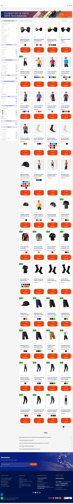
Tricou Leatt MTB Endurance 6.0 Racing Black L (51, 247)
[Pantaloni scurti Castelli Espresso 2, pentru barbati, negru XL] (66, 164)
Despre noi (21, 478)
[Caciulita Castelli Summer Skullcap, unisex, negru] (25, 204)
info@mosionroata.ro (61, 489)
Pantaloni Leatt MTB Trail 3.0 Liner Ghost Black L (52, 378)
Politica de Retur (4, 484)
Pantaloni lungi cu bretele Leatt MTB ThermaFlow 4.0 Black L (24, 378)
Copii (3, 103)
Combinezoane (4, 36)
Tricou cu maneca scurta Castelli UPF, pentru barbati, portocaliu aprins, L (39, 72)
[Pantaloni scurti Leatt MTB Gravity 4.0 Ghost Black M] (25, 335)
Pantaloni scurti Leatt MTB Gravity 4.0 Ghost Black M (24, 346)
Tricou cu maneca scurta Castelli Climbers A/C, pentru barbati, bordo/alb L (65, 106)
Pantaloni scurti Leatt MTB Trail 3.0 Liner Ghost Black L (52, 314)
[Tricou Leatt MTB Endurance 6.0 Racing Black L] (52, 236)
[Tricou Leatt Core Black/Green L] (25, 269)
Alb (3, 115)
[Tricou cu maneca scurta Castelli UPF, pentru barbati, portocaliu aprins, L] (39, 61)
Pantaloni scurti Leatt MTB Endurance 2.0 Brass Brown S (51, 346)
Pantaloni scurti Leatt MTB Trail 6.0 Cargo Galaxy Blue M (38, 314)
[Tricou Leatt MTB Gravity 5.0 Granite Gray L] (39, 236)
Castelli (3, 52)
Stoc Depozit (4, 122)
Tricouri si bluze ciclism (5, 23)
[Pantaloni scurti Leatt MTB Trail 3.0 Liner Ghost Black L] (52, 303)
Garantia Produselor (5, 486)
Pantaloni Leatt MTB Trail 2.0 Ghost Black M (66, 378)
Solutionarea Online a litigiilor (25, 485)
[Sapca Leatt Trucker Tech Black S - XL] (25, 303)
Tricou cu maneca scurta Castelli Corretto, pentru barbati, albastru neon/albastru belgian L (51, 106)
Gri (3, 116)
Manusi (2, 26)
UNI (2, 86)
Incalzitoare (3, 39)
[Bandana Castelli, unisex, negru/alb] (52, 204)
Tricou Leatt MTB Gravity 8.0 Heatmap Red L (24, 247)
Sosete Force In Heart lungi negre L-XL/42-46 (66, 279)
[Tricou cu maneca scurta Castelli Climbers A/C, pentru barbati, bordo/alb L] (66, 96)
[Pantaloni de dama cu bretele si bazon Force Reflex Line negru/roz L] (66, 400)
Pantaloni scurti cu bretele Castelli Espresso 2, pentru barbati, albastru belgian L (38, 175)
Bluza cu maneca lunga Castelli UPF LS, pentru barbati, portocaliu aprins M (39, 215)
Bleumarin (5, 113)
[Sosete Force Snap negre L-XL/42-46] (39, 269)
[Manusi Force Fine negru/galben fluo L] (52, 29)
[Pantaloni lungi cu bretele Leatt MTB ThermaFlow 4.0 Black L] (25, 368)
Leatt (21, 69)
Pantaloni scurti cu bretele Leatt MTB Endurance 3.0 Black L (65, 346)
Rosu (4, 112)
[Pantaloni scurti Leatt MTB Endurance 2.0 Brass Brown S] (52, 335)
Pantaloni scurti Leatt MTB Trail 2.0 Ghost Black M (65, 314)
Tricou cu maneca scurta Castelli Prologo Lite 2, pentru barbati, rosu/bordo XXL (51, 72)
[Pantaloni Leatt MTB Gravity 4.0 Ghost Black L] (39, 400)
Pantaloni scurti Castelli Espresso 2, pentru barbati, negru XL (66, 175)
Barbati (3, 98)
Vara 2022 (4, 136)
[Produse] (2, 6)
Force (21, 37)
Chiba (3, 54)
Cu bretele (4, 69)
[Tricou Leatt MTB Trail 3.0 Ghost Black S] (66, 204)
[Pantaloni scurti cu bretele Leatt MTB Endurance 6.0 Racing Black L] (25, 61)
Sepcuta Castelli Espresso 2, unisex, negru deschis (24, 175)
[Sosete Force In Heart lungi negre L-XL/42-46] (66, 269)
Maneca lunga (5, 68)
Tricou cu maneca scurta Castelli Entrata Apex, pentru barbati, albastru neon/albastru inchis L (24, 106)
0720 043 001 (59, 487)
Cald (3, 77)
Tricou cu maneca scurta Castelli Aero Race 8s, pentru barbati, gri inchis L (25, 138)
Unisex (3, 101)
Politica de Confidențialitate (32, 466)
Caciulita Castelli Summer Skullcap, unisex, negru (24, 215)
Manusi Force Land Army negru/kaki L (25, 40)
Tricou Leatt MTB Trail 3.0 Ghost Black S (65, 215)
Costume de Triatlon (5, 34)
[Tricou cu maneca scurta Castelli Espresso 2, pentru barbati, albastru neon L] (66, 61)
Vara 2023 (4, 135)
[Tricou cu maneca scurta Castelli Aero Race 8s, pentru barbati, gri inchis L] (25, 128)
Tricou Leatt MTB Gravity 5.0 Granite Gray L (38, 247)
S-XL (3, 88)
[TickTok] (38, 493)
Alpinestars (4, 49)
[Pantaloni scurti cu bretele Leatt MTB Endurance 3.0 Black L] (66, 335)
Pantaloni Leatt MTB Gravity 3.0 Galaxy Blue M (52, 410)
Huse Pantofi (3, 37)
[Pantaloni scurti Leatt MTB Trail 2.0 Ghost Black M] (66, 303)
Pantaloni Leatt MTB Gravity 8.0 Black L (25, 410)
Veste (2, 33)
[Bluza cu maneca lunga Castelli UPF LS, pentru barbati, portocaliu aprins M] (39, 204)
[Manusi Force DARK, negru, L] (66, 29)
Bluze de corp (4, 30)
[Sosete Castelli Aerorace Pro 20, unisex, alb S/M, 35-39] (66, 128)
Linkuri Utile (22, 475)
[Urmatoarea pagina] (70, 426)
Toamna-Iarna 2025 (6, 138)
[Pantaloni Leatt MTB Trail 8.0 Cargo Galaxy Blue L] (39, 368)
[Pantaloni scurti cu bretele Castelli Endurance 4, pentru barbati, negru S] (52, 164)
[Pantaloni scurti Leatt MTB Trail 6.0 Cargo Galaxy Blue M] (39, 303)
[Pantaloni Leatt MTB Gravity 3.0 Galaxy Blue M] (52, 400)
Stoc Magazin (4, 124)
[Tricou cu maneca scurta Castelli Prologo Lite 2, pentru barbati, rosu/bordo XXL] (52, 61)
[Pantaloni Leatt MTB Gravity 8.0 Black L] (25, 400)
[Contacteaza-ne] (69, 5)
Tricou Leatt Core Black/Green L (24, 279)
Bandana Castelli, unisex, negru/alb (51, 215)
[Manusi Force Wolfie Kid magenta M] (39, 29)
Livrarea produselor (5, 482)
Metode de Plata (4, 481)
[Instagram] (40, 493)
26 (2, 89)
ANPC (20, 487)
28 (2, 92)
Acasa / (32, 8)
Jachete (2, 32)
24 (2, 91)
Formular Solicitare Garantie (6, 478)
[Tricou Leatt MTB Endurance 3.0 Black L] (66, 236)
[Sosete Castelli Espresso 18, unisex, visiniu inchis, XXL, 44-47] (52, 128)
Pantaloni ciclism (4, 24)
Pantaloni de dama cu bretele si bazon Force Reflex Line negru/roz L (66, 410)
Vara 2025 (4, 132)
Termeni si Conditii (23, 479)
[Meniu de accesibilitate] (2, 494)
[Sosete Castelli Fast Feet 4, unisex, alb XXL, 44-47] (39, 128)
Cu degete (4, 66)
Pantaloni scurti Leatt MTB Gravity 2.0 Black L (38, 346)
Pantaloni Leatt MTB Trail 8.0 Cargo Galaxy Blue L (39, 378)
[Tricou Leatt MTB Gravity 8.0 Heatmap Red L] (25, 236)
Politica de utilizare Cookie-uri (25, 484)
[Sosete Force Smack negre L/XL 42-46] (52, 269)
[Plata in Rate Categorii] (36, 14)
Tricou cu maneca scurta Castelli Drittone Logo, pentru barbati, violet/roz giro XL (38, 106)
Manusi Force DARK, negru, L (66, 40)
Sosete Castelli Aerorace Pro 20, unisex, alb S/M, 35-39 (66, 138)
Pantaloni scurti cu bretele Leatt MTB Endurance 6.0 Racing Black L (25, 72)
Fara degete (4, 71)
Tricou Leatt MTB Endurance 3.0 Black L (65, 247)
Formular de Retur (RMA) (6, 479)
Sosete (2, 27)
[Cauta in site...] (67, 5)
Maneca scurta (5, 65)
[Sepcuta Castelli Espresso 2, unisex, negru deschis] (25, 164)
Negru (4, 110)
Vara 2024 (4, 133)
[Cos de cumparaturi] (71, 5)
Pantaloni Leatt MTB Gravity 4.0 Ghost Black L (39, 410)
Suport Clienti (5, 475)
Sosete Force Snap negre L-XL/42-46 (38, 279)
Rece (3, 78)
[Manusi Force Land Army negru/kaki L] (25, 29)
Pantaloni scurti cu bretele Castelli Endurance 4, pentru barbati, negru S (52, 175)
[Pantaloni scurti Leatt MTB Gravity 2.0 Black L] (39, 335)
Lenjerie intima (4, 40)
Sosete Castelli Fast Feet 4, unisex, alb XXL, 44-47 (39, 138)
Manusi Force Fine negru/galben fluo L (52, 40)
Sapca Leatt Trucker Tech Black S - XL (25, 314)
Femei (3, 100)
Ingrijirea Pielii (4, 42)
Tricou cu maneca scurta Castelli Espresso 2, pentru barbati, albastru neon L (65, 72)
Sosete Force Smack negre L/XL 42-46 (51, 279)
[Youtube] (35, 493)
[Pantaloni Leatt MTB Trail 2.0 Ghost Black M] (66, 368)
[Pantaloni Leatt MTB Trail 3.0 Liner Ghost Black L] (52, 368)
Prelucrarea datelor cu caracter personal (25, 482)
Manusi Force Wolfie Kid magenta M (39, 40)
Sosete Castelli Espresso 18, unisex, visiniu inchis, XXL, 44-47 (52, 138)
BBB (3, 51)
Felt (2, 56)
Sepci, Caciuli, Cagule (5, 29)
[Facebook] (33, 493)
